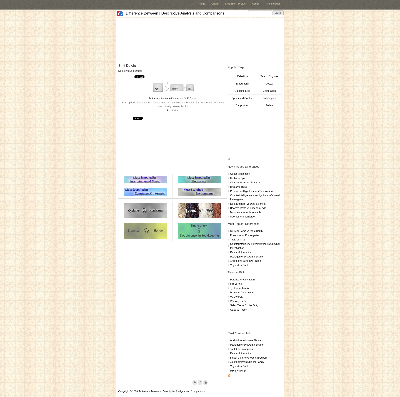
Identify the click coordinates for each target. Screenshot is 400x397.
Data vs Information (241, 252)
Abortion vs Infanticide (242, 216)
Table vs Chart (238, 239)
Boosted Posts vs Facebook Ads (248, 208)
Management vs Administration (247, 256)
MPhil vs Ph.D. (238, 370)
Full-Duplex (269, 98)
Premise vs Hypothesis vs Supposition (251, 191)
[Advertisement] (200, 40)
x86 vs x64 (236, 283)
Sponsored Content (242, 98)
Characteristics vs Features (245, 182)
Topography (242, 83)
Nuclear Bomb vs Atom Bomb (246, 231)
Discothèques (242, 91)
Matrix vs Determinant (242, 292)
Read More (173, 110)
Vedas (269, 83)
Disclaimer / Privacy (235, 3)
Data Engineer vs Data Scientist (247, 203)
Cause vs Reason (240, 173)
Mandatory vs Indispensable (245, 212)
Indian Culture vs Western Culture (249, 357)
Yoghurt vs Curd (239, 265)
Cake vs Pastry (238, 309)
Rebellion (242, 76)
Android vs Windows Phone (245, 261)
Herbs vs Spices (239, 178)
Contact (256, 3)
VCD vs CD (236, 296)
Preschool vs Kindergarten (245, 235)
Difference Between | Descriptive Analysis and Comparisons (175, 13)
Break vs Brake (238, 186)
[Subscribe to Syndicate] (229, 375)
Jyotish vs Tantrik (239, 288)
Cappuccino (242, 105)
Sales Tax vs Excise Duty (244, 305)
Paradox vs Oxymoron (242, 279)
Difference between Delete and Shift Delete (173, 98)
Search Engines (269, 76)
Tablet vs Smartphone (242, 349)
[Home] (119, 13)
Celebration (269, 91)
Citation (215, 3)
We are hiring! (273, 3)
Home (202, 3)
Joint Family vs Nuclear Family (247, 362)
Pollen (269, 105)
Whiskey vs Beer (239, 301)
